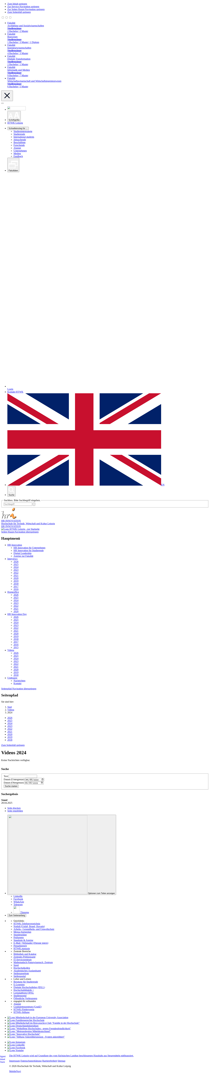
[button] (14, 116)
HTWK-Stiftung (22, 1012)
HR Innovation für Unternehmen (29, 547)
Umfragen (12, 678)
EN (162, 484)
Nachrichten (19, 680)
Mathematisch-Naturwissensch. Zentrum (33, 962)
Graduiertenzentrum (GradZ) (28, 1006)
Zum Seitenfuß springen (19, 12)
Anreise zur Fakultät (23, 556)
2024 (16, 567)
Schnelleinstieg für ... (18, 128)
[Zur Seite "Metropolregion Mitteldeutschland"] (29, 1031)
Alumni (17, 148)
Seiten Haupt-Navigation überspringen (20, 532)
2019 (16, 581)
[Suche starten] (34, 504)
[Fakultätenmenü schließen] (7, 95)
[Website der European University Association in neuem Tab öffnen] (37, 1017)
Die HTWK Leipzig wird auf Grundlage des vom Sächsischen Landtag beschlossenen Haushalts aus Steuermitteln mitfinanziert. (71, 1055)
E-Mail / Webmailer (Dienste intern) (31, 943)
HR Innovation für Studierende (29, 550)
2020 (16, 578)
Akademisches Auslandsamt (27, 970)
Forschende (19, 145)
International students (24, 137)
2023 (16, 570)
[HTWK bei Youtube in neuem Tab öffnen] (15, 1050)
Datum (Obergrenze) (14, 782)
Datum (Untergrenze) (14, 779)
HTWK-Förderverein (24, 1009)
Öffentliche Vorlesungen (25, 998)
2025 (16, 564)
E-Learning (19, 984)
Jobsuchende (20, 139)
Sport (16, 965)
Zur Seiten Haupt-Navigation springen (26, 9)
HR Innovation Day (17, 614)
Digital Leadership (23, 553)
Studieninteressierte (23, 131)
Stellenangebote (21, 973)
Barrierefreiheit (49, 1061)
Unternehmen (20, 150)
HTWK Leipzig (15, 123)
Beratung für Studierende (26, 981)
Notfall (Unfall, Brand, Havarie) (29, 926)
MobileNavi (15, 1071)
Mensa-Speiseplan (22, 932)
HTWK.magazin (22, 948)
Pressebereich (20, 945)
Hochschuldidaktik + (24, 990)
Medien (17, 153)
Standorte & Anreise (23, 940)
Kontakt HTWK (15, 392)
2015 (16, 647)
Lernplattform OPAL (24, 993)
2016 (16, 589)
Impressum (14, 1061)
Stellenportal (20, 976)
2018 (16, 583)
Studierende (19, 134)
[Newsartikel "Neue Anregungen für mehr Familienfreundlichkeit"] (43, 1023)
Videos (10, 650)
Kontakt (17, 683)
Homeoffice (13, 592)
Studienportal (20, 995)
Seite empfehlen (15, 811)
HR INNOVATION (11, 526)
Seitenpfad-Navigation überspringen (18, 688)
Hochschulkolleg (22, 968)
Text (6, 776)
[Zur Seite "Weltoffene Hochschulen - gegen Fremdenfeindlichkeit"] (39, 1028)
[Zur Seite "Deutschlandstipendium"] (22, 1025)
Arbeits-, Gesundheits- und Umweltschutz (34, 929)
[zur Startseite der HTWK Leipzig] (20, 529)
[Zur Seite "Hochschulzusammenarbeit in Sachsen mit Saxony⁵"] (23, 1034)
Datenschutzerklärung (31, 1061)
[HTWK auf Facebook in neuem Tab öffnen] (16, 1047)
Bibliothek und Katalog (25, 954)
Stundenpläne (20, 934)
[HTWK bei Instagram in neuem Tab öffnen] (16, 1042)
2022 (16, 572)
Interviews (12, 558)
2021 (16, 575)
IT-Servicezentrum (23, 959)
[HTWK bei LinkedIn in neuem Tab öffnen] (16, 1045)
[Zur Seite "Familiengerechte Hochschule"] (25, 1020)
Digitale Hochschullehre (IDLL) (29, 987)
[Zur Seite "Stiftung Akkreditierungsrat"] (36, 1037)
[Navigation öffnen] (2, 103)
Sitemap (61, 1061)
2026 (16, 561)
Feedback (18, 156)
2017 (16, 586)
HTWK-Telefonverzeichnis (27, 923)
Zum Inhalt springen (17, 3)
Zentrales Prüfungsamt (24, 957)
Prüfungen (19, 937)
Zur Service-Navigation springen (23, 6)
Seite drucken (14, 808)
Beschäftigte (20, 142)
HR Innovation (14, 545)
